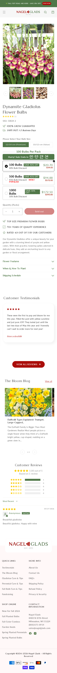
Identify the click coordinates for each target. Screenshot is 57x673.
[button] (4, 12)
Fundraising (7, 594)
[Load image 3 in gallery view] (41, 93)
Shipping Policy (36, 583)
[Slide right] (51, 94)
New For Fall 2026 (11, 611)
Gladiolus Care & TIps (12, 578)
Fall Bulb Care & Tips (12, 589)
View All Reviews (26, 364)
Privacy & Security (37, 594)
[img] (9, 509)
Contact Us (34, 573)
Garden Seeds (8, 627)
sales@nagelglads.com (39, 628)
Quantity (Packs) (11, 205)
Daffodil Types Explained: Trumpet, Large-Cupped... (26, 421)
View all (48, 381)
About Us (33, 567)
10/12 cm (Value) (43, 145)
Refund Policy (35, 589)
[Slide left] (6, 94)
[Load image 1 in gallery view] (15, 93)
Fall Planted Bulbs (10, 616)
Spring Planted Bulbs (12, 637)
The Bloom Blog (10, 573)
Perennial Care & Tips (12, 583)
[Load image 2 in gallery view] (28, 93)
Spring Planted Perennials (14, 632)
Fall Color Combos (11, 621)
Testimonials (8, 567)
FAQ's (31, 578)
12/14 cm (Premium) (17, 145)
